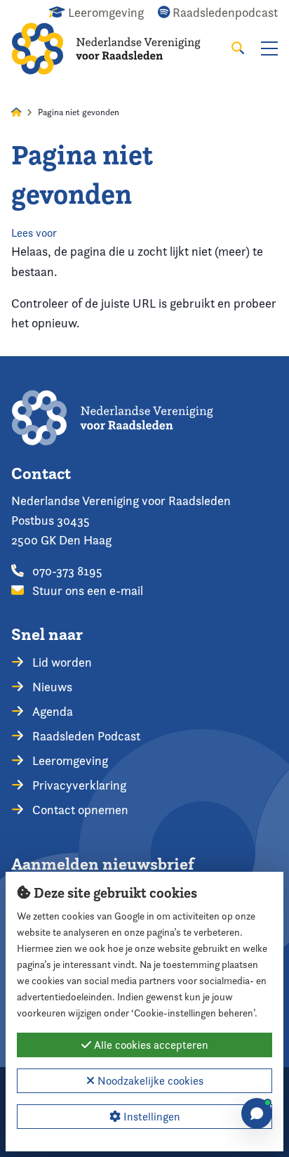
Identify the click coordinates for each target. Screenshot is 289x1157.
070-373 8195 (65, 570)
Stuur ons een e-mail (86, 590)
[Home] (116, 48)
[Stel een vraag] (256, 1113)
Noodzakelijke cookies (149, 1080)
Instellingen (150, 1116)
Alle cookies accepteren (149, 1045)
